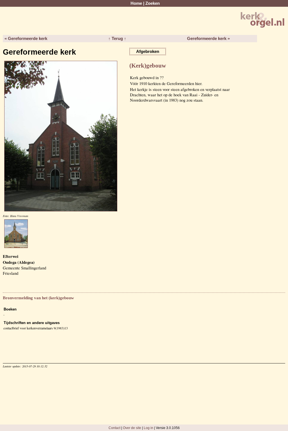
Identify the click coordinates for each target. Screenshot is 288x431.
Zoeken (152, 3)
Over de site (132, 428)
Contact (114, 428)
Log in (148, 428)
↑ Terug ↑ (117, 38)
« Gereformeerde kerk (25, 38)
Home (136, 3)
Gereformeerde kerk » (208, 38)
